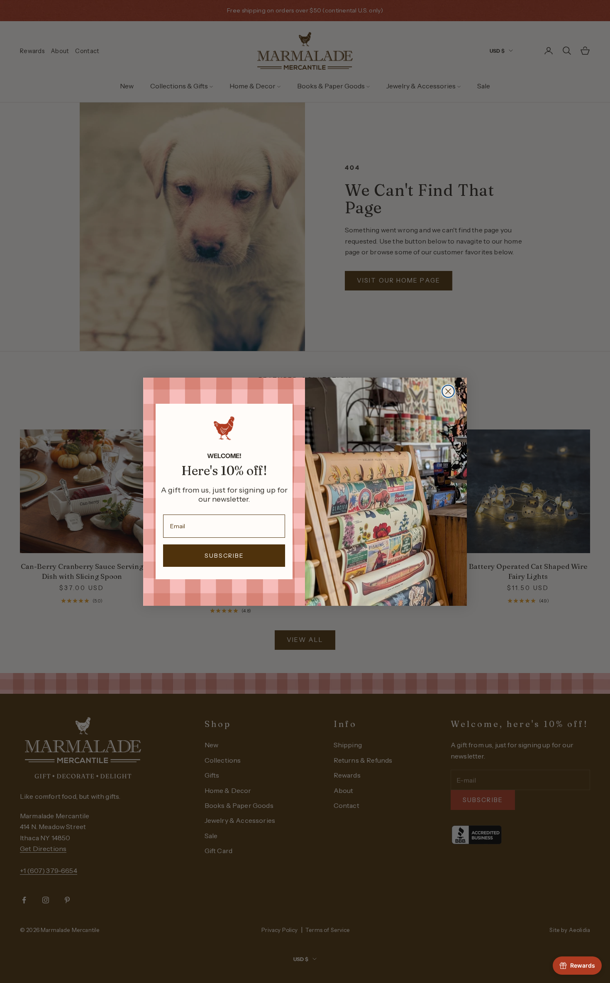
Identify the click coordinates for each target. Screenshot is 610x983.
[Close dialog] (448, 391)
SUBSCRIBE (224, 555)
